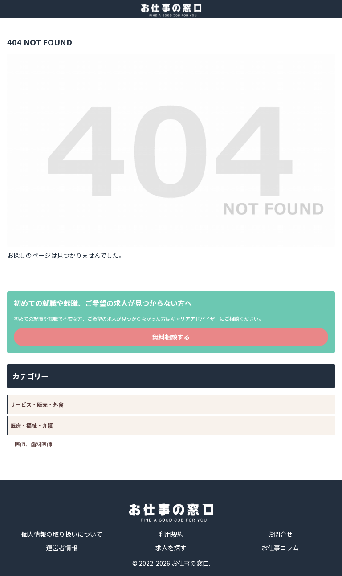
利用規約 (171, 534)
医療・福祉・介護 (31, 425)
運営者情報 (61, 547)
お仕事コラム (280, 547)
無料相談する (171, 336)
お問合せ (280, 534)
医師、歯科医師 (33, 444)
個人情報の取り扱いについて (61, 534)
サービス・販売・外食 (37, 404)
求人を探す (171, 547)
